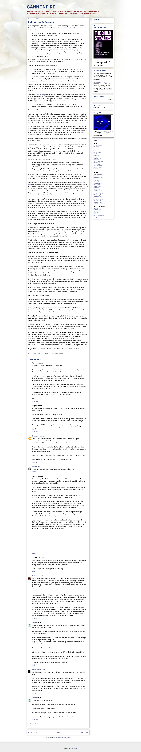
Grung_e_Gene (37, 436)
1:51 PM (34, 693)
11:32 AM (35, 401)
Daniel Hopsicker (98, 167)
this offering (41, 95)
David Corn (96, 179)
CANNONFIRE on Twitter (100, 82)
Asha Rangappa (98, 174)
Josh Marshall (97, 184)
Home (58, 732)
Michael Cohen (97, 209)
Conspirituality (97, 217)
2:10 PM (34, 553)
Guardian (96, 148)
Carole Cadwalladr (98, 196)
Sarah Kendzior (98, 183)
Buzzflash (96, 154)
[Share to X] (59, 353)
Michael (34, 466)
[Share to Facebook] (61, 353)
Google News (97, 152)
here (68, 174)
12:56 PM (35, 665)
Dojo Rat (35, 622)
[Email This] (56, 353)
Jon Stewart (97, 208)
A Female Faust (98, 203)
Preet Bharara (97, 180)
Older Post (84, 732)
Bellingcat (96, 155)
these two (73, 28)
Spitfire (95, 170)
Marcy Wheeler (97, 176)
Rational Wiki (97, 162)
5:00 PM (34, 618)
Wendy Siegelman (98, 195)
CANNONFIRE (41, 7)
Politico (96, 151)
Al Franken (96, 214)
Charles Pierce (97, 158)
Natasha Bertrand (98, 177)
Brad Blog (96, 159)
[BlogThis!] (58, 353)
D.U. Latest (96, 146)
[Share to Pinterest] (62, 353)
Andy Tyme (35, 576)
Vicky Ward (96, 181)
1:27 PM (34, 472)
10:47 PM (35, 719)
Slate (95, 149)
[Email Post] (53, 353)
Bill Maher (96, 212)
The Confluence (98, 165)
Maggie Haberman (98, 193)
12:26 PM (35, 432)
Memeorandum (98, 145)
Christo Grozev (98, 186)
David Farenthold (98, 192)
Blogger (74, 748)
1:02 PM (34, 462)
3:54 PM (34, 571)
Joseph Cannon (37, 669)
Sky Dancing (97, 164)
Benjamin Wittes (98, 189)
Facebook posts (82, 28)
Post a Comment (35, 724)
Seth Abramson (98, 190)
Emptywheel (97, 157)
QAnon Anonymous (99, 215)
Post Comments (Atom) (62, 737)
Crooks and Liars (98, 161)
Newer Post (32, 732)
